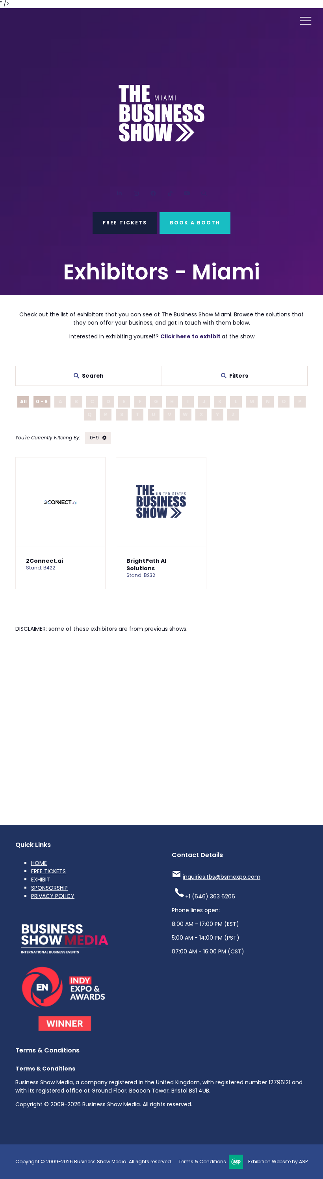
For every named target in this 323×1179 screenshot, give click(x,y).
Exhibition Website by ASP (278, 1162)
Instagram (136, 193)
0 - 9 (42, 401)
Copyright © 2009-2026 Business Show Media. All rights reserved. (93, 1162)
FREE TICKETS (125, 222)
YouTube (186, 193)
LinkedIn (119, 193)
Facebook (153, 193)
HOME (39, 863)
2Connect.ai (44, 561)
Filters (238, 376)
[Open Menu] (306, 20)
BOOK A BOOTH (195, 222)
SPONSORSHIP (49, 888)
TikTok (170, 193)
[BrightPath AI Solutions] (161, 502)
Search (203, 193)
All (23, 401)
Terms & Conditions (45, 1068)
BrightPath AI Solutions (146, 564)
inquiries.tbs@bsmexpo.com (221, 877)
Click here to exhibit (190, 336)
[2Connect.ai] (60, 502)
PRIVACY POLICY (52, 896)
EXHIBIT (40, 879)
